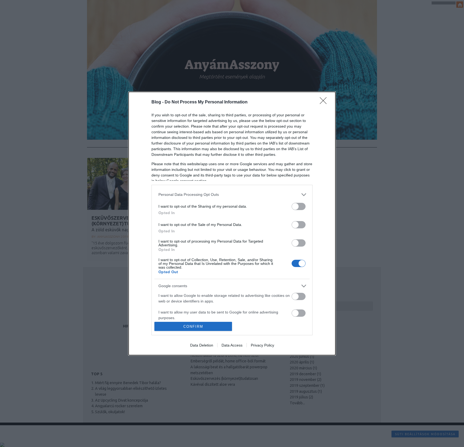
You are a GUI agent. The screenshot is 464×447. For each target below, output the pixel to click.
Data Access (232, 345)
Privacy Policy (262, 345)
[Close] (325, 102)
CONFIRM (193, 327)
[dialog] (232, 223)
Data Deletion (201, 345)
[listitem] (232, 194)
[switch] (299, 206)
